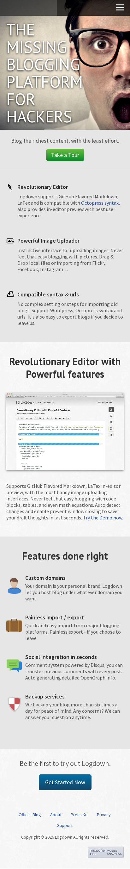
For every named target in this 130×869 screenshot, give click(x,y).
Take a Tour (65, 154)
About (56, 814)
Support (65, 825)
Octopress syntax (100, 203)
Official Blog (30, 814)
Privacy (104, 814)
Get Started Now (65, 782)
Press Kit (79, 814)
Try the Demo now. (103, 517)
